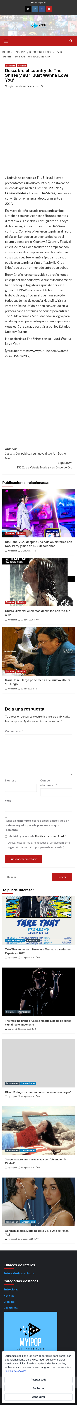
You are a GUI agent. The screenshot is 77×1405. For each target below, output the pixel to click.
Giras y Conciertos (15, 940)
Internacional (33, 940)
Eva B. (11, 1029)
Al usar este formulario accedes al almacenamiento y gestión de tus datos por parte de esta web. (39, 845)
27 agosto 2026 (27, 1096)
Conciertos (11, 1307)
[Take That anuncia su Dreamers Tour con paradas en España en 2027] (38, 920)
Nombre (11, 780)
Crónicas (10, 1012)
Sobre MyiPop (38, 2)
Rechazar (38, 1388)
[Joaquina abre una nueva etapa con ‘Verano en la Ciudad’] (38, 1130)
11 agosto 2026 (27, 1168)
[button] (5, 40)
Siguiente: (44, 465)
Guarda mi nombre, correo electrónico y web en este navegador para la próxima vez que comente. (37, 825)
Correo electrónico (48, 783)
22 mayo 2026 (27, 620)
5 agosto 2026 (27, 1239)
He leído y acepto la (37, 836)
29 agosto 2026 (27, 958)
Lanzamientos (28, 1083)
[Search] (71, 40)
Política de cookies (15, 1370)
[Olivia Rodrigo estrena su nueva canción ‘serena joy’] (38, 1063)
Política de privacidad (49, 836)
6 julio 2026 (26, 551)
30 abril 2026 (26, 689)
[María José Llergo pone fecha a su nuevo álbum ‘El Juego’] (38, 651)
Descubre (10, 66)
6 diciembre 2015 (31, 86)
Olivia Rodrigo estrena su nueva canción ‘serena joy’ (38, 1092)
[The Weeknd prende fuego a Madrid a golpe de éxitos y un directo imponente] (38, 992)
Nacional (10, 533)
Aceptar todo (39, 1379)
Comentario (14, 731)
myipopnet (13, 86)
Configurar (38, 1396)
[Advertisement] (38, 134)
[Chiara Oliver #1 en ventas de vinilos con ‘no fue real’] (38, 582)
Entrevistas (11, 1289)
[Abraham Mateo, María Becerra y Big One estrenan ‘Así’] (38, 1202)
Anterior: (35, 454)
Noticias (22, 66)
